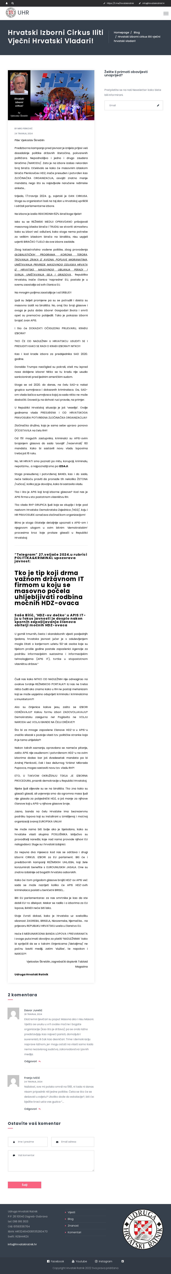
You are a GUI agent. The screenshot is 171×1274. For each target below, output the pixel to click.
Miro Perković (25, 128)
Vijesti (71, 1212)
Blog (137, 32)
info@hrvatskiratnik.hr (153, 3)
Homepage (121, 32)
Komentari (74, 1232)
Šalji (24, 1185)
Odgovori (30, 1061)
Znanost (73, 1226)
